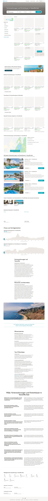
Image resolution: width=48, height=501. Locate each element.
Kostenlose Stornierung (7, 35)
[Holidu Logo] (6, 1)
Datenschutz (27, 499)
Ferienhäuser (6, 25)
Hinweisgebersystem (35, 499)
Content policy (31, 499)
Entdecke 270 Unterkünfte (15, 150)
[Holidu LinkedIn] (24, 498)
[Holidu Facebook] (25, 498)
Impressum (22, 499)
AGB (24, 499)
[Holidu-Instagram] (22, 498)
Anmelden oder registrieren (8, 70)
